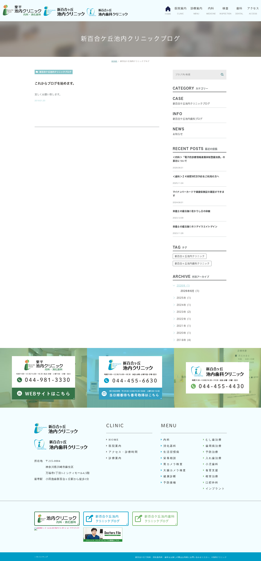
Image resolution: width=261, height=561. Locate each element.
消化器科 (169, 445)
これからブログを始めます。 (55, 83)
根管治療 (212, 476)
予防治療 (212, 451)
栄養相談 (169, 458)
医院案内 (115, 445)
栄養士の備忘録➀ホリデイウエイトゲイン (195, 226)
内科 (166, 439)
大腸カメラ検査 (174, 470)
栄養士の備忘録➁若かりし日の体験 (191, 211)
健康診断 (169, 476)
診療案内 (115, 458)
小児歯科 (212, 464)
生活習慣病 (171, 451)
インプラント (215, 488)
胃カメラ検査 (173, 464)
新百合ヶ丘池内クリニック (190, 256)
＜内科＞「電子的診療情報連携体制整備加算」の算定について (199, 159)
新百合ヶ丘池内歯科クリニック (192, 263)
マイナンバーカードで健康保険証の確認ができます (198, 194)
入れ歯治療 (214, 458)
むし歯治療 (214, 439)
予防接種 (169, 482)
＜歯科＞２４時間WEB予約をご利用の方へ (196, 176)
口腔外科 (212, 482)
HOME (114, 61)
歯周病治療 (214, 445)
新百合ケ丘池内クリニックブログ (55, 72)
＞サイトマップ (41, 557)
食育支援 (212, 470)
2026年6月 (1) (190, 291)
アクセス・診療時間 (123, 451)
